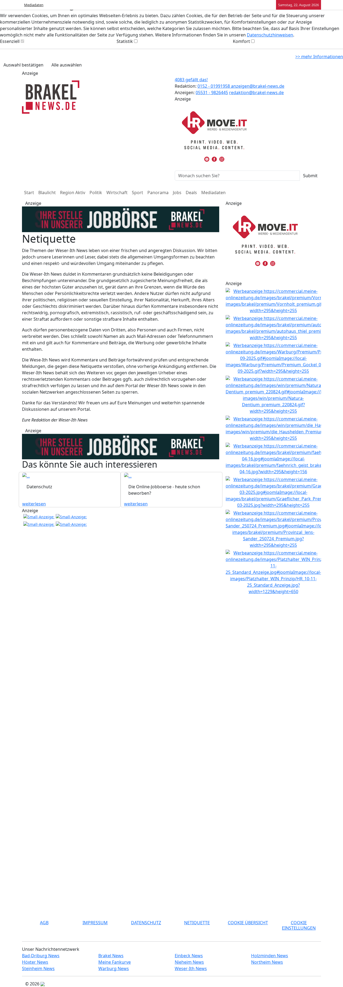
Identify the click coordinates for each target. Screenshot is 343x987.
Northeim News (267, 962)
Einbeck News (189, 956)
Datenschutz (146, 923)
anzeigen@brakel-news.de (257, 86)
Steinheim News (38, 968)
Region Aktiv (72, 192)
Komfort (241, 41)
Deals (191, 192)
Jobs (177, 192)
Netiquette (197, 923)
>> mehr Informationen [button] (319, 57)
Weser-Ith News (191, 968)
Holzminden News (269, 956)
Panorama (158, 192)
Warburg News (113, 968)
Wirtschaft (117, 192)
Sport (137, 192)
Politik (96, 192)
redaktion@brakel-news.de (256, 92)
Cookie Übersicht (248, 923)
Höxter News (35, 962)
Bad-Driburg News (40, 956)
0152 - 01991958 (214, 86)
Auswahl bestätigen (23, 65)
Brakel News (111, 956)
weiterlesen (34, 504)
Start (29, 192)
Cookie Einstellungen (299, 925)
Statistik (125, 41)
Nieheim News (189, 962)
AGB (44, 923)
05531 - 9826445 (212, 92)
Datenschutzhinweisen (270, 35)
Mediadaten (33, 4)
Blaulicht (47, 192)
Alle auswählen (66, 65)
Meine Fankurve (114, 962)
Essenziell (10, 41)
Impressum (95, 923)
